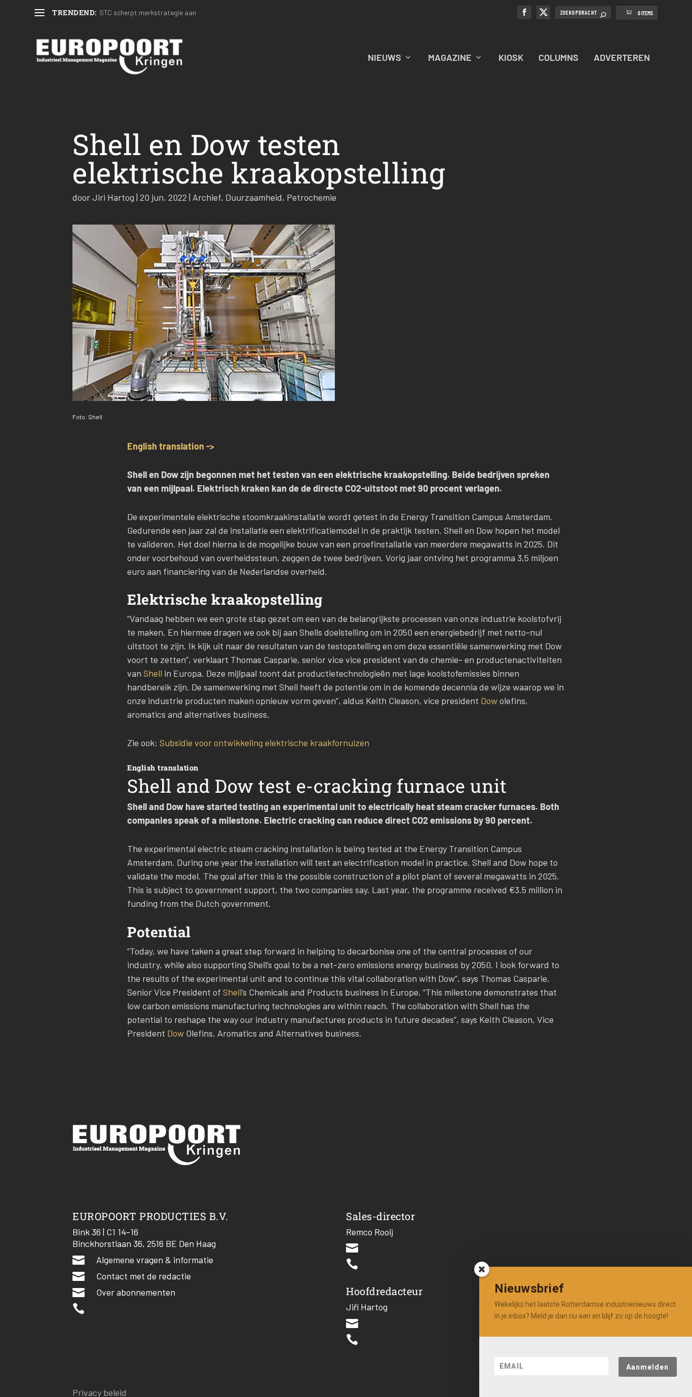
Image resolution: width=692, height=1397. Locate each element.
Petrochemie (311, 197)
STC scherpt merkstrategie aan (147, 12)
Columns (559, 58)
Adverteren (622, 58)
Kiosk (510, 58)
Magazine (450, 58)
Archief (207, 197)
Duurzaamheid (253, 197)
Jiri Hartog (113, 197)
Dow (490, 700)
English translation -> (170, 446)
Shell (153, 673)
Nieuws (384, 58)
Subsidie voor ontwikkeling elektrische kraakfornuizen (264, 742)
